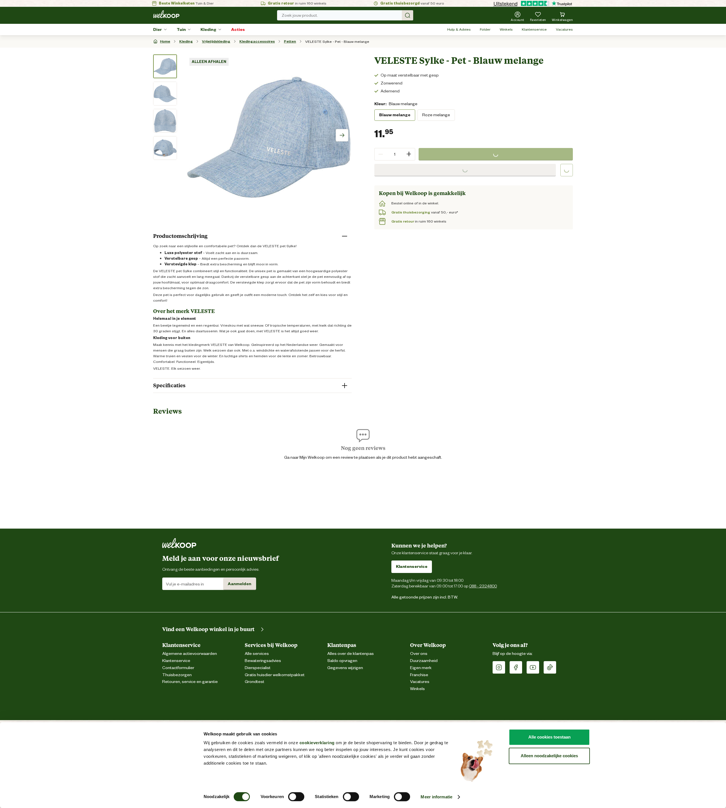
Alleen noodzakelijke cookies (549, 755)
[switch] (296, 796)
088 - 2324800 (483, 586)
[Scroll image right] (342, 135)
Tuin (181, 29)
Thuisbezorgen (177, 675)
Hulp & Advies (459, 29)
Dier (157, 29)
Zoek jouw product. (300, 15)
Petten (290, 41)
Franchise (419, 675)
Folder (485, 29)
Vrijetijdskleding (216, 41)
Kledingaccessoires (257, 41)
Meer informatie (436, 796)
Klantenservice (534, 29)
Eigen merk (421, 668)
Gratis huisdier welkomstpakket (275, 675)
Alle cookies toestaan (549, 737)
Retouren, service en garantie (190, 682)
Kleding (208, 29)
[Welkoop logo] (166, 14)
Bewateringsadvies (263, 661)
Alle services (257, 654)
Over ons (418, 654)
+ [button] (408, 154)
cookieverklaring (317, 742)
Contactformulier (178, 668)
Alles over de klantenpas (350, 654)
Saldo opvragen (342, 661)
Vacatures (564, 29)
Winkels (506, 29)
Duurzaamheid (424, 661)
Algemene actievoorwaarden (189, 654)
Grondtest (254, 682)
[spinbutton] (395, 154)
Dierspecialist (258, 668)
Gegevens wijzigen (345, 668)
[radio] (394, 115)
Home (165, 41)
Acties (238, 29)
